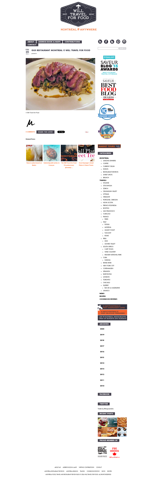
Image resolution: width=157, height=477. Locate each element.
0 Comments (30, 132)
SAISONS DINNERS (109, 160)
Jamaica (106, 290)
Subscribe (100, 42)
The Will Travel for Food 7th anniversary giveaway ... (68, 165)
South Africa (108, 246)
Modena (108, 227)
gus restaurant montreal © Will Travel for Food (60, 50)
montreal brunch (72, 471)
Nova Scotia (108, 202)
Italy (104, 222)
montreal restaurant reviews (54, 471)
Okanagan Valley (110, 191)
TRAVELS (103, 180)
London (106, 277)
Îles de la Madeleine (112, 288)
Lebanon (106, 271)
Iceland (106, 183)
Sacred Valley (110, 244)
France (106, 216)
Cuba (105, 257)
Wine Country (110, 252)
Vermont (106, 197)
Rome (107, 235)
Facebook (106, 42)
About (31, 42)
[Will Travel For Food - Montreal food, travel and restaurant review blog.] (78, 16)
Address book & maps (49, 42)
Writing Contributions (86, 467)
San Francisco (109, 211)
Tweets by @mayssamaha (105, 408)
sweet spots (107, 174)
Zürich (105, 188)
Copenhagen (108, 268)
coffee (105, 163)
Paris (106, 219)
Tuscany (108, 233)
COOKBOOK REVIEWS (108, 299)
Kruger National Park (113, 255)
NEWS (102, 293)
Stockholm (107, 185)
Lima (106, 241)
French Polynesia (109, 205)
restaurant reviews (110, 172)
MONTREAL (104, 158)
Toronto (106, 279)
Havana (107, 260)
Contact (32, 45)
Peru (104, 238)
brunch (106, 177)
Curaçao (106, 214)
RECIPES (103, 296)
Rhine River (107, 263)
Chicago (106, 282)
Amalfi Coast (110, 230)
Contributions (72, 42)
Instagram (124, 42)
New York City (108, 265)
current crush (109, 166)
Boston (106, 208)
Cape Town (109, 249)
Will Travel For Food (91, 474)
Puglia (107, 224)
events (105, 169)
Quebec (106, 285)
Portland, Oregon (110, 200)
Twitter (112, 42)
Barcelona (107, 274)
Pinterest (118, 42)
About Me (58, 467)
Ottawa (106, 194)
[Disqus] (60, 211)
